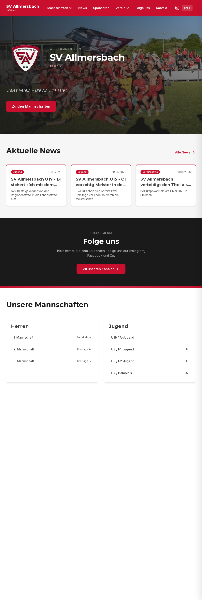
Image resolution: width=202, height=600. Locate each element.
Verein (120, 8)
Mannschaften (57, 8)
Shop (187, 7)
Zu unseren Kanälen (98, 269)
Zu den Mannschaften (31, 106)
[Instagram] (177, 8)
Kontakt (161, 8)
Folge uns (143, 8)
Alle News (182, 152)
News (82, 8)
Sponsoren (101, 8)
